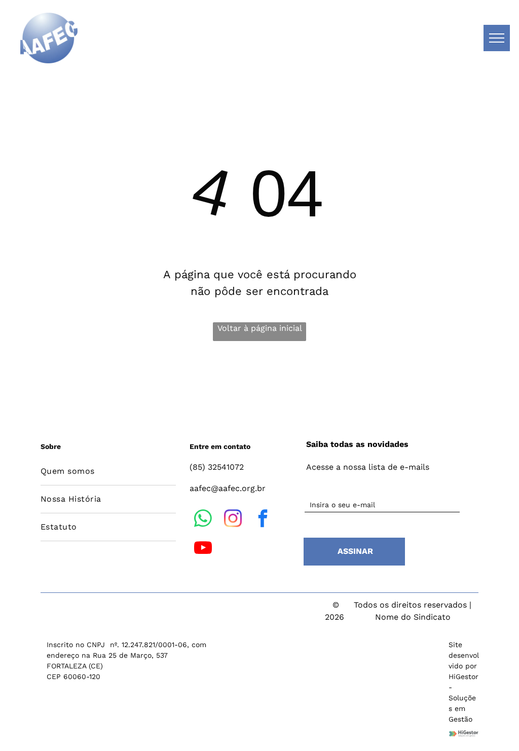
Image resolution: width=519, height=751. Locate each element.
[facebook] (262, 520)
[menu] (497, 38)
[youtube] (203, 549)
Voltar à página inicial (259, 328)
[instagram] (232, 520)
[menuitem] (108, 471)
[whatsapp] (203, 520)
